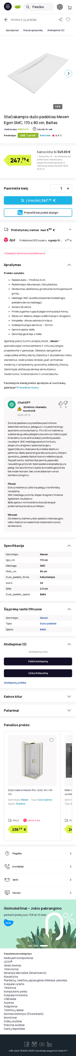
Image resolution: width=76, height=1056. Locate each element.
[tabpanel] (38, 923)
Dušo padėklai (48, 623)
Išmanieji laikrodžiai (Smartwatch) (25, 973)
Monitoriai (10, 1017)
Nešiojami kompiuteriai (18, 958)
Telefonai (10, 988)
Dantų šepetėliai (14, 1029)
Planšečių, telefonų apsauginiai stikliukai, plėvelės (35, 980)
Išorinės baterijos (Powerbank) (24, 1014)
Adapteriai (10, 1006)
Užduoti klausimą (38, 673)
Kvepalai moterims (16, 995)
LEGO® (8, 961)
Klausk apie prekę (33, 30)
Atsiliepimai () (56, 30)
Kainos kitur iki (53, 152)
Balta (43, 629)
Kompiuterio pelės (15, 991)
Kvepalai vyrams (14, 984)
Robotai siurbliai (14, 1025)
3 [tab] (44, 946)
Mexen (44, 618)
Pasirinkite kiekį (16, 188)
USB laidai (10, 999)
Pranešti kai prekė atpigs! (41, 212)
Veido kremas (12, 965)
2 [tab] (36, 946)
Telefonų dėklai (14, 1010)
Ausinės (9, 1002)
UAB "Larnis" (28, 135)
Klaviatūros (11, 976)
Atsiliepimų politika (15, 682)
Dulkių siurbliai (13, 1021)
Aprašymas (12, 30)
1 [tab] (30, 946)
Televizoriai (11, 969)
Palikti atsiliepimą (38, 661)
